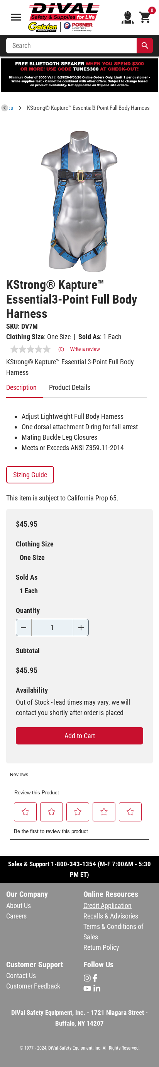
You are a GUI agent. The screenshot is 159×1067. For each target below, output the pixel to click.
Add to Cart (79, 736)
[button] (25, 812)
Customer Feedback (33, 986)
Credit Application (107, 905)
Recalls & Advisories (110, 916)
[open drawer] (16, 17)
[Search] (145, 45)
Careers (16, 916)
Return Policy (101, 947)
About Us (18, 905)
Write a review (85, 349)
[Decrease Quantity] (24, 627)
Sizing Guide (30, 475)
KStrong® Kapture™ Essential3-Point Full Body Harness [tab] (88, 107)
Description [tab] (21, 387)
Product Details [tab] (69, 387)
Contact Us (21, 975)
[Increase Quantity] (81, 627)
